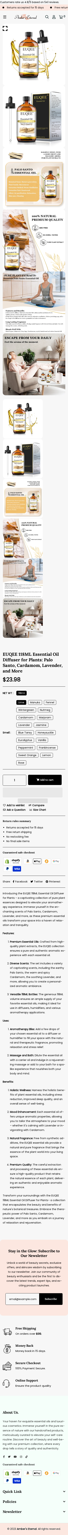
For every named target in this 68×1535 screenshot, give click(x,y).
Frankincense (47, 747)
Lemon (46, 755)
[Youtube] (15, 1457)
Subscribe (51, 1299)
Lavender (24, 725)
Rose (21, 763)
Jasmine (41, 725)
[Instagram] (21, 1457)
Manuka (35, 702)
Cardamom (25, 717)
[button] (33, 793)
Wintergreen (26, 710)
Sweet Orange (27, 755)
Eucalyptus (25, 740)
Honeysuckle (46, 732)
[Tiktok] (26, 1457)
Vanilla (42, 740)
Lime (21, 702)
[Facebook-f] (4, 1457)
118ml (21, 693)
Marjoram (45, 717)
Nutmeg (45, 710)
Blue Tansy (25, 732)
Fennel (50, 702)
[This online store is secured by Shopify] (13, 861)
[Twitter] (9, 1457)
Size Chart (39, 810)
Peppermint (25, 747)
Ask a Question (16, 810)
